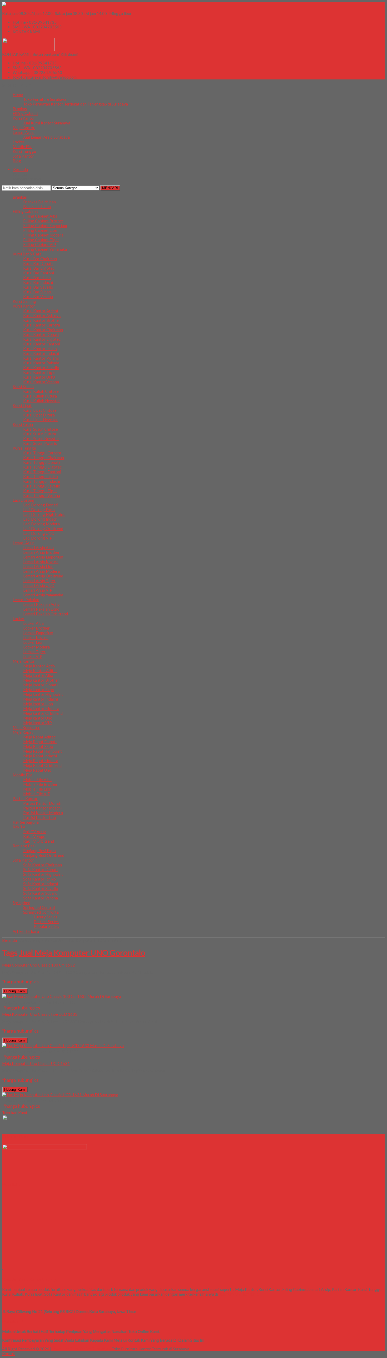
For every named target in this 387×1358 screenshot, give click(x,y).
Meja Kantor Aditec (40, 670)
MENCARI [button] (110, 188)
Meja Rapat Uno (37, 770)
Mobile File (22, 146)
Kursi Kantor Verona (41, 381)
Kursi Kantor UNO (39, 377)
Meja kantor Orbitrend (43, 713)
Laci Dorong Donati (40, 504)
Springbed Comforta (41, 912)
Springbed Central (39, 907)
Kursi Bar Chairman (40, 258)
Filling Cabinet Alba (40, 216)
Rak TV (19, 826)
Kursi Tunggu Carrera (42, 452)
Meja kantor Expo (38, 689)
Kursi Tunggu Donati (41, 462)
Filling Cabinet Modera (43, 235)
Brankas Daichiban (39, 201)
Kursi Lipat (22, 405)
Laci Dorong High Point (44, 514)
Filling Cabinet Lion (40, 230)
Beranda (9, 940)
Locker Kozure (35, 637)
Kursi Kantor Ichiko (40, 348)
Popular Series (46, 926)
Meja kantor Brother (41, 680)
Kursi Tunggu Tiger (40, 490)
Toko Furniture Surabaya (44, 99)
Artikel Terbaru (26, 931)
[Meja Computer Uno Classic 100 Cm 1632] (61, 996)
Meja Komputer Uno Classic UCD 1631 (36, 1063)
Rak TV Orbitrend (38, 841)
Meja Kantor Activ (39, 665)
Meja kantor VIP (37, 722)
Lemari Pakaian (26, 599)
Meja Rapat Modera (40, 760)
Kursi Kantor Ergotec (42, 339)
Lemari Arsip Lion (38, 566)
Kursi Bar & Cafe (27, 254)
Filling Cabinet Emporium (45, 225)
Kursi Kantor (24, 118)
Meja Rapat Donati (40, 741)
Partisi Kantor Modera (43, 812)
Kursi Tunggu (24, 151)
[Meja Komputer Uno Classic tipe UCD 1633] (63, 1045)
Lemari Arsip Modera (41, 571)
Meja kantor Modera (41, 708)
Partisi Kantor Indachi (42, 808)
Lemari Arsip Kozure (40, 561)
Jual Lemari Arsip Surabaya (46, 137)
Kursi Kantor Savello (41, 367)
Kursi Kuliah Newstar (41, 400)
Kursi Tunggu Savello (41, 486)
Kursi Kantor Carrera (41, 325)
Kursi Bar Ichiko (37, 277)
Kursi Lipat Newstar (40, 419)
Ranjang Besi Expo (39, 850)
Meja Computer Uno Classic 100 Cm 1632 (38, 965)
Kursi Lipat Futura (39, 415)
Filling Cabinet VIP (39, 244)
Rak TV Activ (34, 831)
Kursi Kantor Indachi (41, 353)
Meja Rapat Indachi (40, 755)
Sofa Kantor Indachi (40, 883)
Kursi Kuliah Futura (40, 396)
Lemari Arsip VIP (37, 590)
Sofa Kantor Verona (40, 898)
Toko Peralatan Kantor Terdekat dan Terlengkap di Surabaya (75, 104)
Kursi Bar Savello (38, 287)
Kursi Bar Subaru (37, 291)
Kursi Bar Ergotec (38, 268)
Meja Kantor (24, 127)
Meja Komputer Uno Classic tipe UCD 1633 (39, 1014)
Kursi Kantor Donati (41, 334)
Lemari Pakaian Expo (41, 609)
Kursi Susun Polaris (40, 443)
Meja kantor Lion (38, 703)
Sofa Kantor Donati (40, 869)
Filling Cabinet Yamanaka (45, 249)
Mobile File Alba (37, 779)
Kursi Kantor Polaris (41, 358)
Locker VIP (32, 656)
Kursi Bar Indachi (38, 282)
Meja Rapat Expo (38, 746)
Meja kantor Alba (38, 675)
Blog (17, 160)
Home (18, 94)
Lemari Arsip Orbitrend (43, 576)
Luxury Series (45, 916)
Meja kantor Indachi (40, 699)
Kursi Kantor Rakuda (41, 362)
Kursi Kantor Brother (41, 320)
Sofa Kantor (23, 156)
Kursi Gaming (24, 301)
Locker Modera (36, 647)
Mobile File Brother (40, 784)
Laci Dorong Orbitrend (43, 528)
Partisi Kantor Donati (42, 803)
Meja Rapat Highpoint (42, 751)
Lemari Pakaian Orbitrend (45, 613)
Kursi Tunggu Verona (41, 495)
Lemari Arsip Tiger (39, 580)
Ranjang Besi (24, 845)
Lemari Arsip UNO (38, 585)
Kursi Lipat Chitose (40, 410)
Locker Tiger (34, 651)
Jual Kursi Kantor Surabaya (46, 122)
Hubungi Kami (15, 991)
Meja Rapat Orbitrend (42, 765)
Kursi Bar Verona (38, 296)
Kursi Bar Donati (38, 263)
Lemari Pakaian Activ (41, 604)
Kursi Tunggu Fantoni (42, 471)
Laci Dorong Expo (39, 509)
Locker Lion (33, 642)
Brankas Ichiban (37, 206)
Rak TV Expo (34, 836)
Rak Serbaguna (26, 822)
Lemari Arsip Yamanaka (43, 594)
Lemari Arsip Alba (38, 547)
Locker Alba (33, 623)
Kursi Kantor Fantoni (41, 343)
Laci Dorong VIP (37, 538)
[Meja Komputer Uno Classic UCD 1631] (60, 1094)
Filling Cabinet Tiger (41, 239)
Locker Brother (36, 628)
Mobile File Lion (37, 789)
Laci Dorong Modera (41, 523)
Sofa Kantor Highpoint (43, 874)
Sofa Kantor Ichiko (39, 879)
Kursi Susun (23, 424)
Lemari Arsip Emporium (43, 557)
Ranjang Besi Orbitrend (43, 855)
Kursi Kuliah (23, 386)
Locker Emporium (38, 632)
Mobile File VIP (36, 793)
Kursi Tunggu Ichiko (40, 476)
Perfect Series (46, 921)
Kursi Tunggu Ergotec (42, 467)
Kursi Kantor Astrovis (42, 315)
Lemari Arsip (23, 132)
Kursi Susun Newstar (41, 438)
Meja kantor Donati (40, 684)
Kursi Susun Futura (39, 433)
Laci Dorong (23, 500)
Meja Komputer (26, 727)
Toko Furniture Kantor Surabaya (80, 1348)
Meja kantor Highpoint (43, 694)
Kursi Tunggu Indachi (41, 481)
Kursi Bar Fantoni (38, 272)
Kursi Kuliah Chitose (41, 391)
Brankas (20, 108)
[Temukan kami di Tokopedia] (35, 1126)
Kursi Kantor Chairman (43, 329)
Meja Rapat (23, 732)
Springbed (21, 902)
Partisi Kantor (25, 798)
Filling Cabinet (25, 113)
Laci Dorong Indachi (40, 519)
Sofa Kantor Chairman (42, 864)
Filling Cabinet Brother (43, 220)
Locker (18, 141)
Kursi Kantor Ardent (40, 310)
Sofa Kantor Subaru (40, 893)
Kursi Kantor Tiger (39, 372)
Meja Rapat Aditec (39, 737)
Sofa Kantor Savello (40, 888)
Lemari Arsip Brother (41, 552)
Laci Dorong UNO (38, 533)
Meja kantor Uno (37, 718)
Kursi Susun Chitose (40, 429)
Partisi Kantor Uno (39, 817)
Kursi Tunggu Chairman (43, 457)
